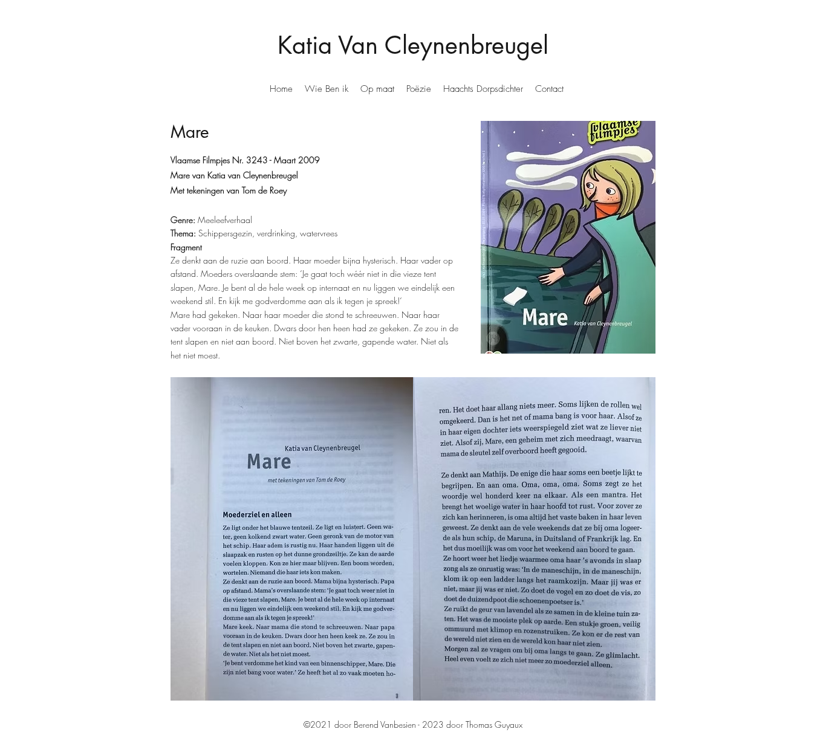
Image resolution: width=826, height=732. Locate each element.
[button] (326, 89)
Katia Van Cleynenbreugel (413, 45)
